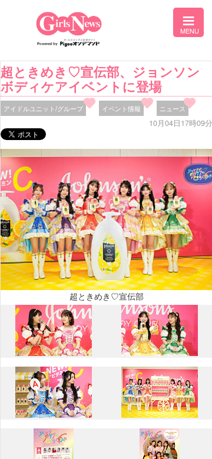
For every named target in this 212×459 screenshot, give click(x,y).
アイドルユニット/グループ (43, 108)
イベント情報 (121, 108)
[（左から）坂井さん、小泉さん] (53, 353)
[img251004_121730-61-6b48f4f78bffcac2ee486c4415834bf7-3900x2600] (53, 415)
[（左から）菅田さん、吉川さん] (159, 352)
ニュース (173, 108)
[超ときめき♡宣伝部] (159, 414)
